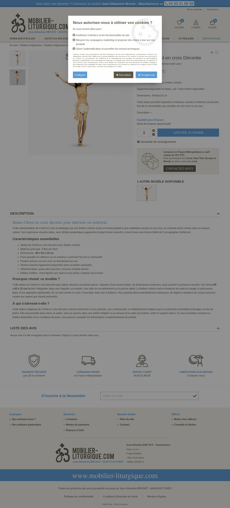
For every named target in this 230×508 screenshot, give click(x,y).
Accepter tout (148, 74)
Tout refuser (124, 74)
